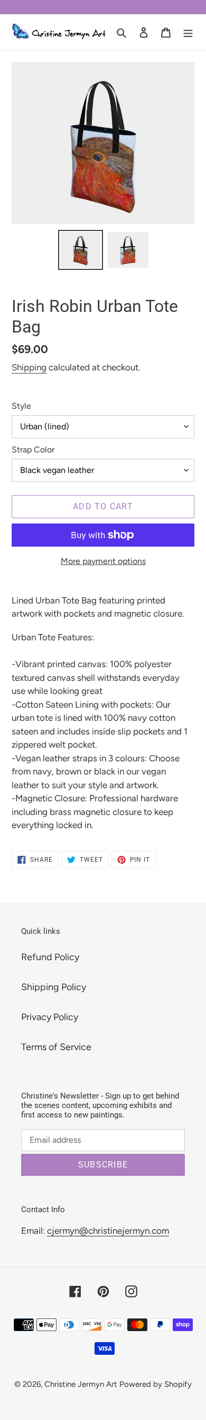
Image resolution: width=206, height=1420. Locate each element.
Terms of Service (56, 1047)
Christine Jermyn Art (80, 1384)
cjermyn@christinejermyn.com (108, 1230)
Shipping (29, 367)
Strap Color (33, 450)
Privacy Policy (49, 1017)
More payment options (103, 561)
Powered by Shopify (155, 1384)
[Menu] (188, 31)
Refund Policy (50, 957)
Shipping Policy (53, 987)
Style (21, 406)
